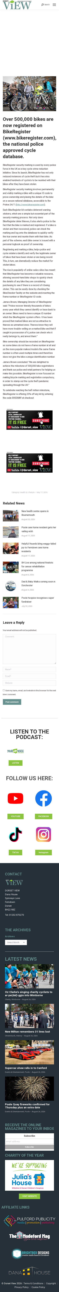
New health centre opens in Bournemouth (35, 513)
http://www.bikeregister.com (30, 204)
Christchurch (10, 1035)
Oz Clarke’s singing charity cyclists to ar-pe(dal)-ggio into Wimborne (28, 994)
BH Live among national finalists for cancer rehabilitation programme (37, 566)
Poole (27, 1072)
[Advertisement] (29, 40)
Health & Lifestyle (27, 492)
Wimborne (15, 999)
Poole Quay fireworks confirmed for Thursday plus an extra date (27, 1106)
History (19, 1035)
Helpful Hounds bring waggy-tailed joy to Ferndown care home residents (38, 547)
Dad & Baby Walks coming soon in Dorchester (38, 583)
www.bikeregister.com (29, 137)
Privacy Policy (21, 1287)
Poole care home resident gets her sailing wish (38, 529)
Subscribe (29, 1136)
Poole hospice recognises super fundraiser (37, 599)
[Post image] (11, 515)
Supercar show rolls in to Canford (26, 1068)
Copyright (51, 1283)
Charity (8, 999)
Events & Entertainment (14, 1072)
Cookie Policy (38, 1287)
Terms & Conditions (33, 1283)
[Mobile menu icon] (54, 5)
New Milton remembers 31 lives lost (27, 1031)
